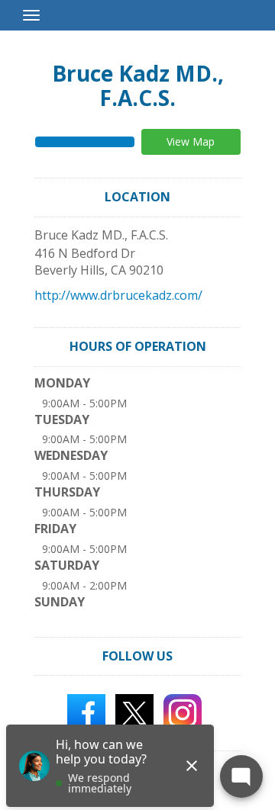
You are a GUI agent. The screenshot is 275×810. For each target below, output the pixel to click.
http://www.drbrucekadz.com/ (118, 295)
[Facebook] (86, 712)
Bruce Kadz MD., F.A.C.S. (138, 85)
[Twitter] (134, 712)
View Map (191, 141)
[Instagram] (182, 712)
